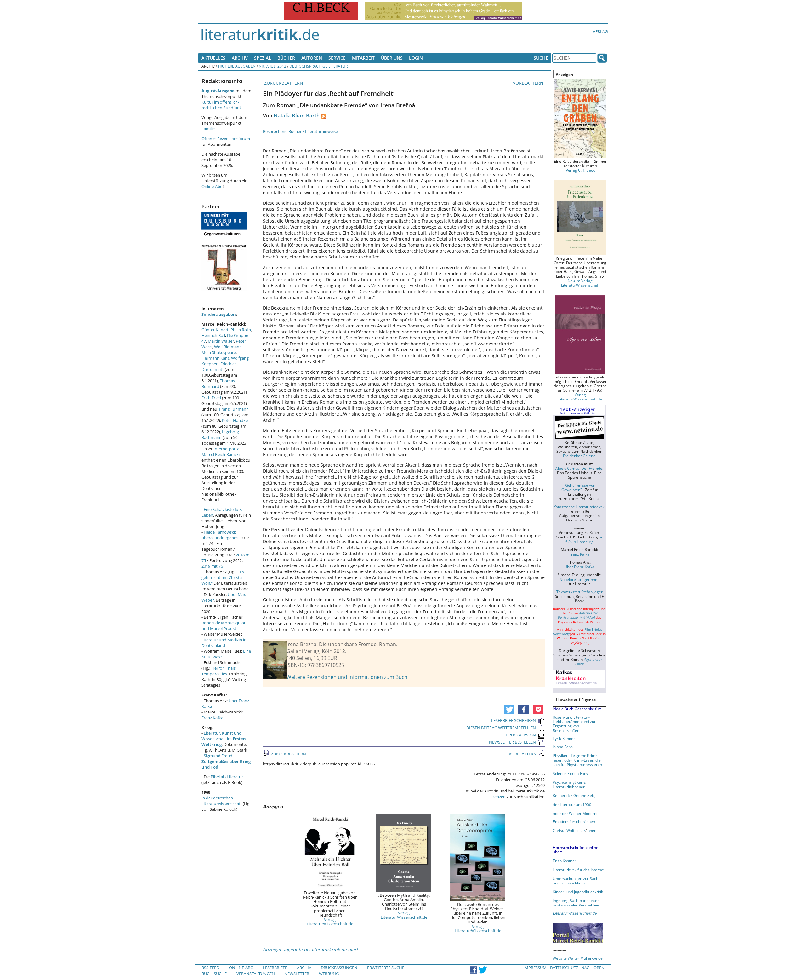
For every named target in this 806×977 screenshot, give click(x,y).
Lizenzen (497, 796)
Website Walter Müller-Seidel (578, 958)
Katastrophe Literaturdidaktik (578, 506)
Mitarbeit (363, 58)
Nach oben (592, 967)
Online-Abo (212, 186)
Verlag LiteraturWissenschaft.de (330, 922)
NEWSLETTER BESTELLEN (512, 742)
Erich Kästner (564, 860)
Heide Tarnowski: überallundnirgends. (220, 535)
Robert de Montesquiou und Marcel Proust (224, 625)
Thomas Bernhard (218, 383)
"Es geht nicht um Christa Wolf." (223, 577)
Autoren (311, 58)
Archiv (240, 58)
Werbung (329, 973)
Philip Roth (240, 329)
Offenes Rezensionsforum (226, 138)
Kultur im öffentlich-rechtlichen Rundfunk (222, 105)
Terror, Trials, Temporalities (219, 671)
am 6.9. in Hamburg (584, 539)
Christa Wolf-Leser (569, 830)
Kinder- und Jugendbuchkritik (578, 891)
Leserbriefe (275, 967)
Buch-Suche (214, 973)
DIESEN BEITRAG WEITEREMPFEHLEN (501, 727)
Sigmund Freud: (226, 761)
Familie (208, 129)
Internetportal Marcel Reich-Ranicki (221, 451)
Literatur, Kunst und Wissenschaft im (224, 738)
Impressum (535, 967)
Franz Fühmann (234, 409)
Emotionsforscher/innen (574, 821)
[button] (509, 709)
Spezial (262, 58)
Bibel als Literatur (227, 777)
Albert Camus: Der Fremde (578, 468)
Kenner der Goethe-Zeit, (574, 795)
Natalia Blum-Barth (297, 115)
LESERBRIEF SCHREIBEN (513, 720)
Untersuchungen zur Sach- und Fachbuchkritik (576, 880)
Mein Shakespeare (219, 352)
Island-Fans (563, 746)
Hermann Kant (215, 358)
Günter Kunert (215, 329)
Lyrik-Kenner (564, 738)
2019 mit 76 (212, 566)
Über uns (392, 58)
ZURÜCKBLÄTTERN (283, 83)
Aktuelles (213, 58)
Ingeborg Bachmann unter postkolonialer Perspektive (576, 902)
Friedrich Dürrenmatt (219, 366)
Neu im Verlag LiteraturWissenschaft (580, 282)
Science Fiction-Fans (570, 773)
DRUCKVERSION (521, 735)
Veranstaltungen (255, 973)
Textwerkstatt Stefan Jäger (579, 591)
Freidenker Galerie (579, 455)
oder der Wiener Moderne (576, 813)
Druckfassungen (339, 967)
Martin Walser (221, 341)
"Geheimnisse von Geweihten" (578, 487)
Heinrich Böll (213, 335)
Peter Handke (235, 420)
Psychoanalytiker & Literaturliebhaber (569, 784)
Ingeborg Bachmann (220, 434)
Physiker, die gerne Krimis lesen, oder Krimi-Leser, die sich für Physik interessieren (577, 760)
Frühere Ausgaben (237, 66)
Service (337, 58)
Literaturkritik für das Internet (578, 869)
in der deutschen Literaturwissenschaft (222, 800)
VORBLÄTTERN (529, 83)
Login (416, 58)
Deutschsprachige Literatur (318, 66)
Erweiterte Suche (385, 967)
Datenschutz (564, 967)
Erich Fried (211, 397)
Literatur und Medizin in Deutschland (224, 642)
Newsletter (296, 973)
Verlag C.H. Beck (580, 170)
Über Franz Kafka (579, 566)
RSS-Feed (210, 967)
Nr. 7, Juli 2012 (272, 66)
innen (591, 830)
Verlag (600, 31)
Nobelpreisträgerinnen (579, 579)
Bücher (286, 58)
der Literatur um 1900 (572, 804)
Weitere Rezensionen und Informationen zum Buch (347, 676)
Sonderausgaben (219, 314)
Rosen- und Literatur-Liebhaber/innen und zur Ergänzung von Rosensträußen (574, 723)
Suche (541, 58)
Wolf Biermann (228, 346)
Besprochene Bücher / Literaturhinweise (300, 131)
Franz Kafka (212, 717)
